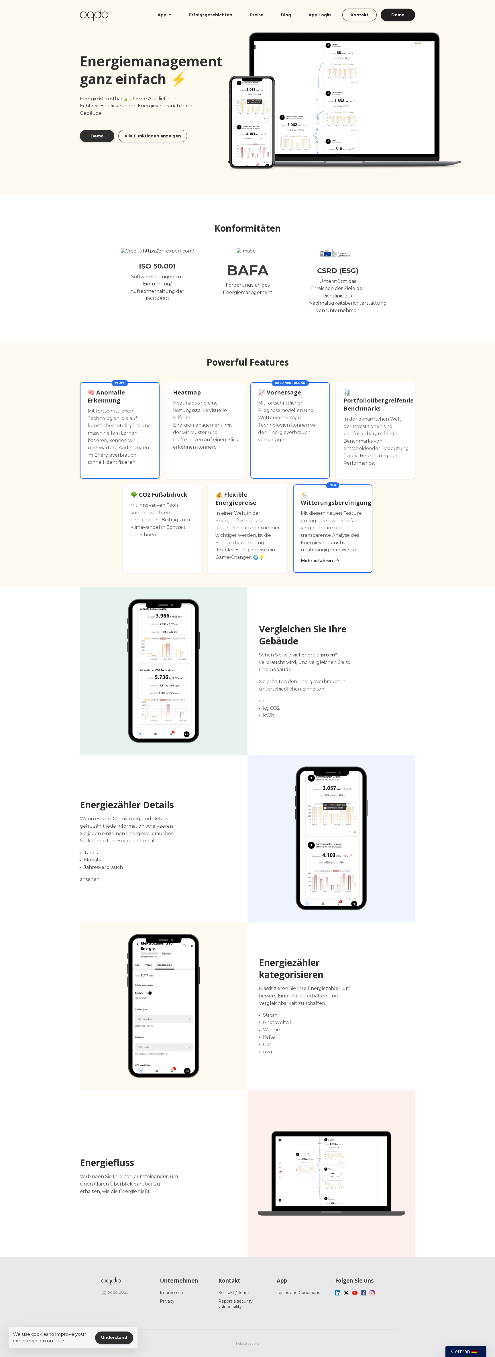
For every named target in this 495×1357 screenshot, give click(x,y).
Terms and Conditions (298, 1292)
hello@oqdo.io (247, 1343)
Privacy (167, 1301)
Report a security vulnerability (235, 1304)
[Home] (95, 15)
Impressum (171, 1292)
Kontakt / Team (233, 1292)
